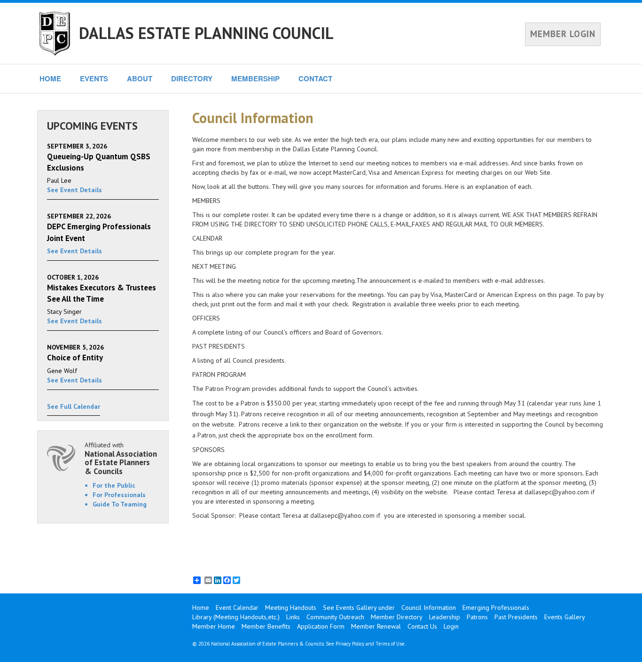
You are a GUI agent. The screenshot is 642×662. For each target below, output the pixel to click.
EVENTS (94, 78)
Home (200, 607)
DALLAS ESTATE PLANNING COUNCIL (206, 33)
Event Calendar (237, 607)
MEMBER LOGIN (562, 33)
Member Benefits (266, 626)
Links (293, 617)
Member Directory (397, 617)
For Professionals (119, 495)
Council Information (428, 607)
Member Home (213, 626)
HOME (50, 78)
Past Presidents (516, 617)
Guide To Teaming (120, 504)
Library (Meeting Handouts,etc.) (236, 617)
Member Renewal (376, 626)
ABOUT (139, 78)
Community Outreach (335, 617)
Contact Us (422, 626)
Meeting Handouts (290, 607)
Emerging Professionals (495, 607)
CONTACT (315, 78)
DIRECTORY (191, 78)
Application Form (320, 626)
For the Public (114, 485)
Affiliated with (121, 458)
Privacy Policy (350, 643)
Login (451, 626)
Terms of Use (390, 643)
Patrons (477, 617)
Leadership (444, 617)
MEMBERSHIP (255, 78)
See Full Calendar (73, 406)
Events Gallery (564, 617)
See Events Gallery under (359, 607)
